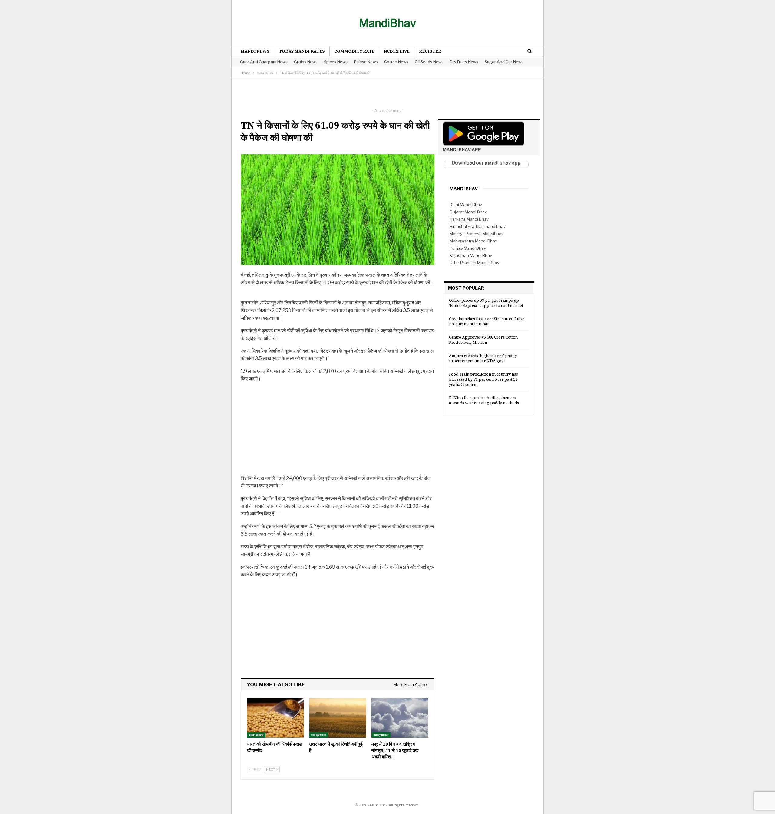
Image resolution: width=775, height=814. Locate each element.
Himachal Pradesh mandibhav (478, 226)
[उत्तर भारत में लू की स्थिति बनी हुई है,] (337, 718)
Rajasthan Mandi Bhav (471, 255)
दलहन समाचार (256, 734)
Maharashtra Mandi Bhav (473, 240)
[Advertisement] (387, 91)
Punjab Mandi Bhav (468, 248)
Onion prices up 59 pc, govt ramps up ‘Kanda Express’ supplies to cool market (486, 302)
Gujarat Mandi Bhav (468, 211)
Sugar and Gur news (504, 61)
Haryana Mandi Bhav (469, 219)
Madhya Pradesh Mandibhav (476, 233)
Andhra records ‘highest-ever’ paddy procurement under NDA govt (483, 358)
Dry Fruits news (464, 61)
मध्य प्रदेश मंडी (318, 734)
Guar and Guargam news (264, 61)
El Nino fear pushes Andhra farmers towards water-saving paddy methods (484, 400)
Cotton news (396, 61)
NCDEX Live (397, 51)
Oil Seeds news (429, 61)
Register (430, 51)
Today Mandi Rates (302, 51)
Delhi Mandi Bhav (466, 204)
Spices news (336, 61)
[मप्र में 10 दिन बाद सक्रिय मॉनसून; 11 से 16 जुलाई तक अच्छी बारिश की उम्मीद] (399, 718)
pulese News (366, 61)
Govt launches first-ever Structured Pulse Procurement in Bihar (486, 321)
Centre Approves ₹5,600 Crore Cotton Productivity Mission (483, 339)
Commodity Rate (354, 51)
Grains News (306, 61)
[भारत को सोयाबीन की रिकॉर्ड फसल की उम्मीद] (275, 718)
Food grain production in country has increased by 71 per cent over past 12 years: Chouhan (483, 379)
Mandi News (255, 51)
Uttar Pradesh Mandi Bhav (474, 262)
